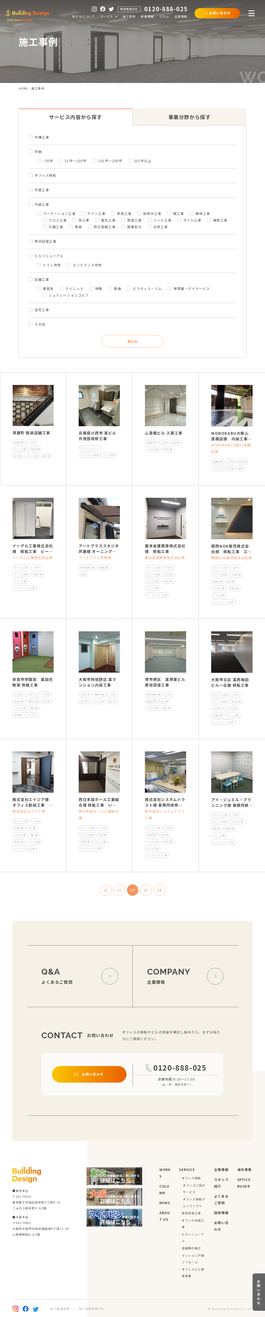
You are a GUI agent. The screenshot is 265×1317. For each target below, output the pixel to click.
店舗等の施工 (191, 1248)
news (164, 1202)
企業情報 (221, 1169)
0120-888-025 (179, 1067)
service (187, 1169)
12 (105, 890)
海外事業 (244, 1169)
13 (119, 890)
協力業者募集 (60, 1309)
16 (159, 890)
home (23, 88)
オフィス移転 (191, 1178)
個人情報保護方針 (92, 1309)
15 (146, 890)
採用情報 (221, 1212)
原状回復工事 (191, 1213)
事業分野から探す (189, 117)
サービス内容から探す (75, 117)
